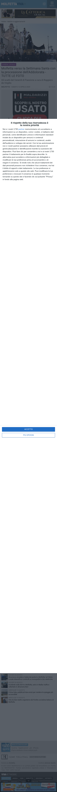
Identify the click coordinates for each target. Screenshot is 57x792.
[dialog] (28, 396)
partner (21, 129)
